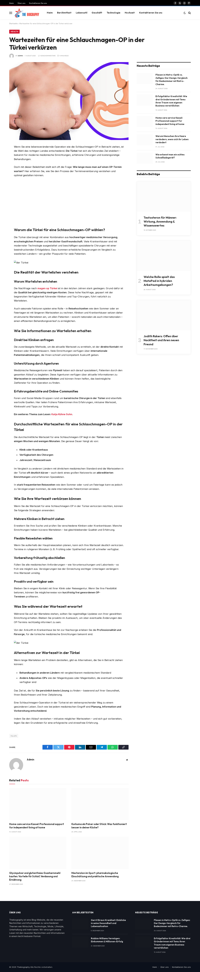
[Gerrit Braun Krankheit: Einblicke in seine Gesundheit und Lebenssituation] (80, 923)
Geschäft (97, 12)
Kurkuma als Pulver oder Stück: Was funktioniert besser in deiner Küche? (99, 825)
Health (14, 31)
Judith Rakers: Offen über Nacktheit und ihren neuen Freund (161, 340)
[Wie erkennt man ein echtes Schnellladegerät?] (145, 158)
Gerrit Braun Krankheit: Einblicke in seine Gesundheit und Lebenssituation (108, 923)
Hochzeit (130, 12)
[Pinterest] (4, 174)
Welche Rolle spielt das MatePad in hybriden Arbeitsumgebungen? (159, 281)
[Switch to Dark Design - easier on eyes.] (184, 13)
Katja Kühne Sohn (61, 414)
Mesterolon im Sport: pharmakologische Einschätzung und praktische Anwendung (95, 874)
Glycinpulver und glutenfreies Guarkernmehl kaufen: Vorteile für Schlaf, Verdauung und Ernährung (34, 876)
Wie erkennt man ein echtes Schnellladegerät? (169, 156)
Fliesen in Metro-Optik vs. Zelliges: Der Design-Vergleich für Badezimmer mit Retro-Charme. (171, 79)
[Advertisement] (69, 201)
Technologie (113, 12)
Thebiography (23, 967)
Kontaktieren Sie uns (38, 3)
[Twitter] (4, 161)
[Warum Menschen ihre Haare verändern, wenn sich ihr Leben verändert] (145, 139)
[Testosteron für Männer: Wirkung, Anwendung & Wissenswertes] (164, 196)
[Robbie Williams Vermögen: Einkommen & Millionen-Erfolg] (80, 942)
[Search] (189, 13)
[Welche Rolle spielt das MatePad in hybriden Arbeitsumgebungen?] (164, 256)
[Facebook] (4, 154)
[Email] (4, 181)
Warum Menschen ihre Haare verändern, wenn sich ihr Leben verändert (172, 139)
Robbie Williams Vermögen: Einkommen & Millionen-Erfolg (107, 940)
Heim (11, 3)
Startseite (13, 23)
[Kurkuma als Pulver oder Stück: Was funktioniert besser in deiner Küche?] (99, 804)
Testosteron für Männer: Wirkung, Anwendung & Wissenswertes (160, 221)
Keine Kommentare (47, 56)
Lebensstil (81, 12)
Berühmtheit (64, 12)
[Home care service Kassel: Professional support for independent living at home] (37, 804)
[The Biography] (27, 12)
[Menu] (10, 13)
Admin (20, 56)
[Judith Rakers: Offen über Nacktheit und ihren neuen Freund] (164, 315)
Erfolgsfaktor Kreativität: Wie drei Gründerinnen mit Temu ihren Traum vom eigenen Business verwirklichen (171, 101)
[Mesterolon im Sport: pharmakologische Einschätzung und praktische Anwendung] (99, 853)
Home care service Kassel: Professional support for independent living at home (36, 825)
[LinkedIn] (4, 168)
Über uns (21, 3)
